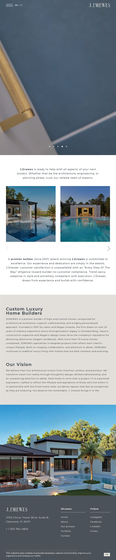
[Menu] (9, 5)
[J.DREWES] (99, 5)
